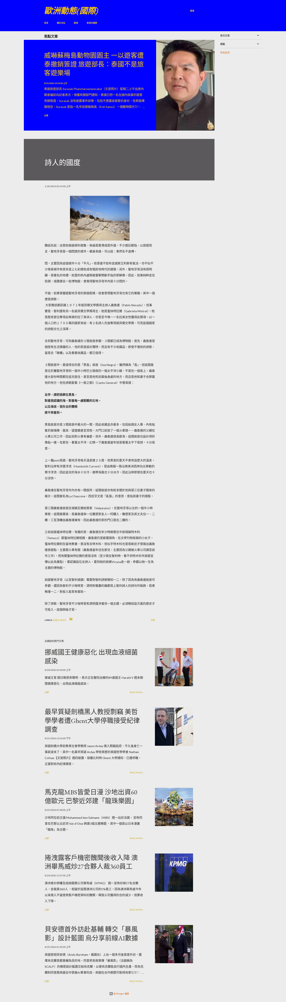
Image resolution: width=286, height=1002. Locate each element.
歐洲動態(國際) (71, 10)
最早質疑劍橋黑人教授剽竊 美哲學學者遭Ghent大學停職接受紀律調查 (92, 721)
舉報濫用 (225, 52)
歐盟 (76, 22)
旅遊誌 (56, 620)
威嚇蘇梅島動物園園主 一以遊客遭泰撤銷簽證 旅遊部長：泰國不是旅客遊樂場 (94, 64)
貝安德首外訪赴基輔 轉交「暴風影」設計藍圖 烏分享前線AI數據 (91, 933)
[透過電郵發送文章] (71, 620)
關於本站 (61, 22)
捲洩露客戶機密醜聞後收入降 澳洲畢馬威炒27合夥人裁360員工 (91, 862)
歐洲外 (63, 620)
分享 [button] (46, 115)
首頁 (46, 22)
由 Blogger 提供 (121, 993)
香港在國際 (92, 22)
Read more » (137, 692)
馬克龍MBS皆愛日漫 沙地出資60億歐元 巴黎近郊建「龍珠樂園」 (91, 796)
